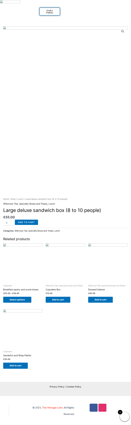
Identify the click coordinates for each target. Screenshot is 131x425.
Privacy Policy (57, 386)
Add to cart (26, 222)
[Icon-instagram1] (102, 408)
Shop (13, 199)
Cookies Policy (73, 386)
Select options (17, 299)
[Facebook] (94, 408)
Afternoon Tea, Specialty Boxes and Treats (25, 203)
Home (6, 199)
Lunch (20, 199)
